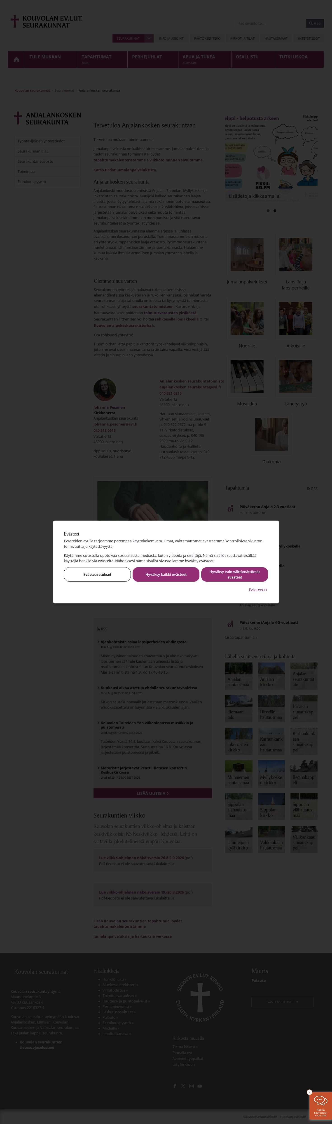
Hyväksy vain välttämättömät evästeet (234, 574)
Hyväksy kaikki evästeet (166, 574)
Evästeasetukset (97, 574)
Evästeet (258, 589)
